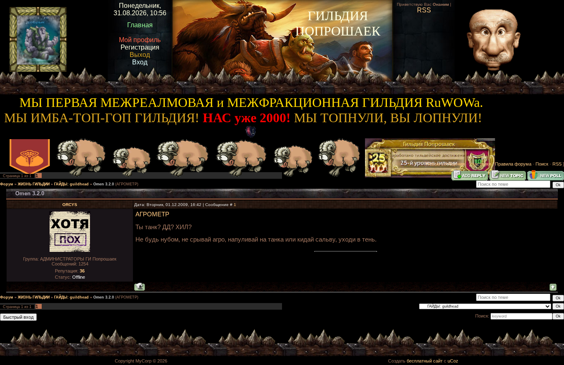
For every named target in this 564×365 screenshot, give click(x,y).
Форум (6, 184)
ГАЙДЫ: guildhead (71, 184)
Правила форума (513, 163)
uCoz (453, 360)
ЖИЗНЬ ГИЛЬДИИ (34, 184)
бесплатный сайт (425, 360)
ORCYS (69, 204)
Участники (480, 163)
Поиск (542, 163)
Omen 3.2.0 (103, 184)
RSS (557, 163)
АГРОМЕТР (152, 214)
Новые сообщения (445, 163)
